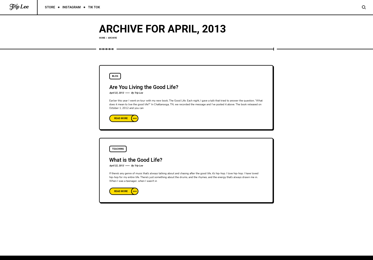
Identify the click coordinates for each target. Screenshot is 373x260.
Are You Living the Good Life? (143, 87)
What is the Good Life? (135, 160)
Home (102, 37)
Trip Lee (138, 93)
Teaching (118, 149)
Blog (115, 76)
